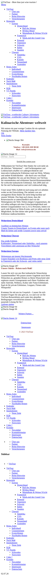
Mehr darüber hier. (27, 131)
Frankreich (21, 35)
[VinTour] (9, 318)
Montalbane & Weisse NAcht (34, 33)
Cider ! (9, 98)
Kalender (10, 79)
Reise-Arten (11, 67)
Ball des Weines (29, 28)
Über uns (15, 11)
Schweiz (20, 45)
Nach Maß (10, 81)
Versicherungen (18, 19)
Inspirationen (11, 83)
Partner (15, 14)
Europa (15, 23)
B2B (8, 88)
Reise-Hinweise (18, 16)
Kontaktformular (19, 105)
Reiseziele (10, 21)
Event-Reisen (17, 74)
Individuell (16, 69)
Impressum (16, 107)
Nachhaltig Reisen (19, 76)
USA (19, 57)
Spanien (20, 50)
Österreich (21, 43)
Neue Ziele (16, 86)
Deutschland (22, 26)
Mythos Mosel (28, 31)
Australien (21, 64)
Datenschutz (17, 110)
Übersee (15, 52)
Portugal (20, 40)
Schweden (16, 93)
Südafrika (21, 55)
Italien (19, 47)
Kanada (20, 59)
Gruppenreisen (18, 71)
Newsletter (16, 103)
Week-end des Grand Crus (33, 38)
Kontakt (9, 100)
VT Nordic (11, 91)
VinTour (9, 9)
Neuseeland (22, 62)
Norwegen (16, 95)
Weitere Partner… (26, 314)
